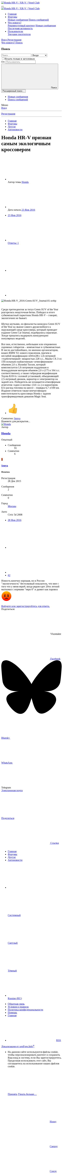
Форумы (12, 16)
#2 (9, 575)
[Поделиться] (32, 270)
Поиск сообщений (39, 19)
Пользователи (15, 31)
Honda (25, 182)
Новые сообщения (18, 19)
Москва (12, 506)
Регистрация (8, 113)
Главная (12, 14)
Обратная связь (16, 1003)
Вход (4, 108)
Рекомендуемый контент (21, 25)
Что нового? (14, 22)
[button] (32, 887)
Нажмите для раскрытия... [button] (15, 421)
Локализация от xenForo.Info (17, 1046)
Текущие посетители (19, 34)
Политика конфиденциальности (25, 1009)
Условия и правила (18, 1006)
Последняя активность (20, 28)
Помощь (12, 1012)
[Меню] (2, 6)
